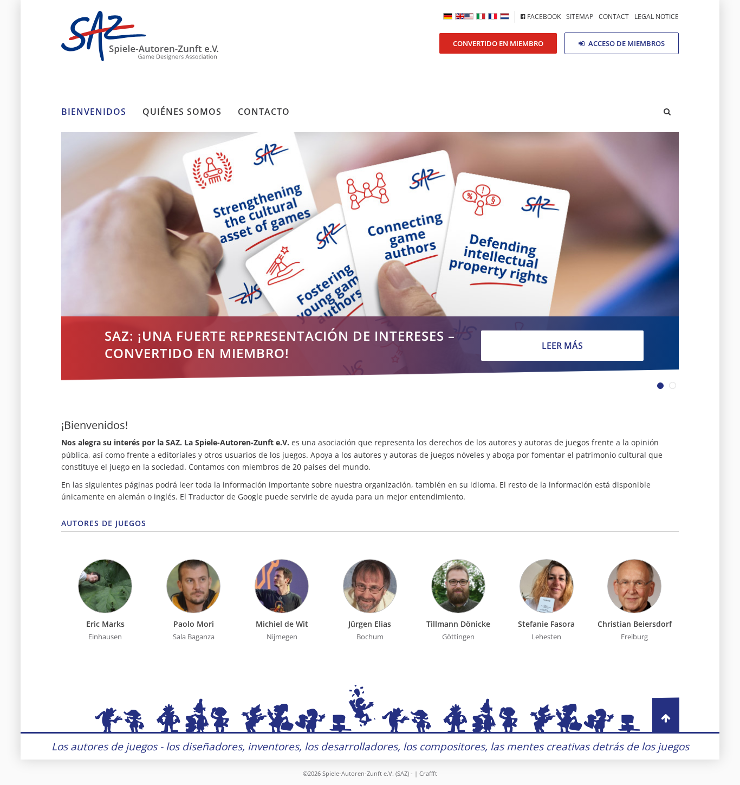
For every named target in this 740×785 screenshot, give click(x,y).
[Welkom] (504, 16)
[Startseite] (447, 16)
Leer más (562, 346)
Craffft (428, 773)
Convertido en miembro (498, 43)
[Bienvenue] (492, 16)
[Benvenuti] (480, 16)
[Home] (464, 16)
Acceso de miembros (626, 43)
